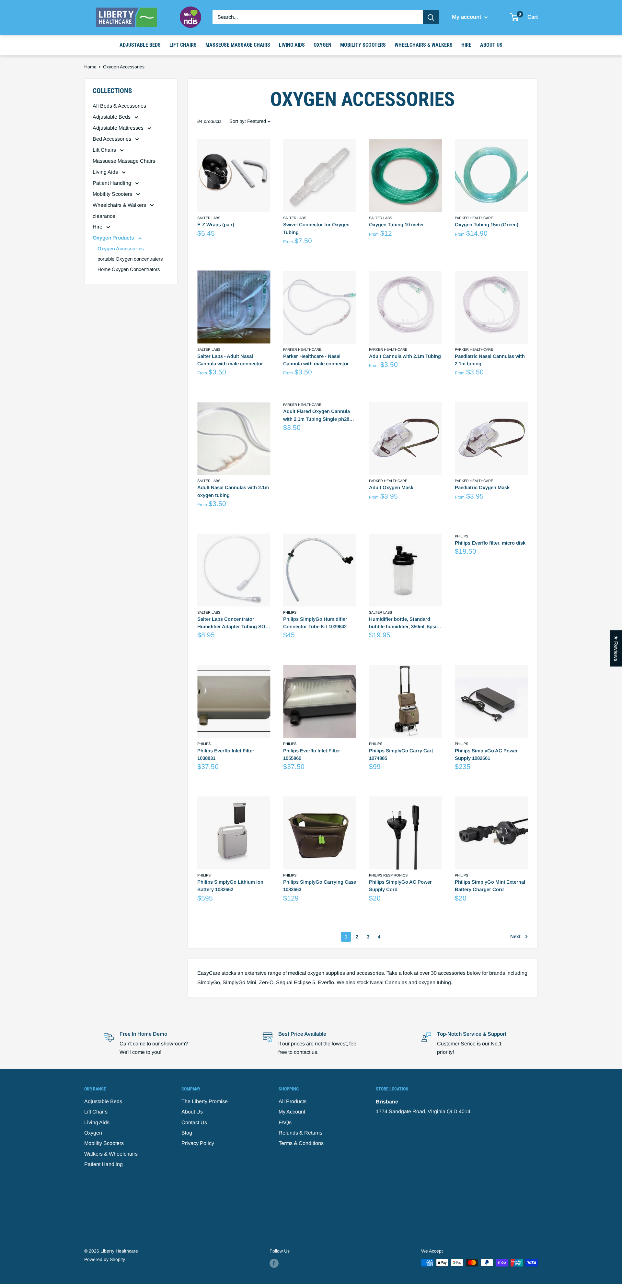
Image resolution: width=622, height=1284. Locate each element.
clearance (104, 216)
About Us (491, 45)
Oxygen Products (114, 238)
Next (515, 936)
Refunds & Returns (300, 1133)
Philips (289, 612)
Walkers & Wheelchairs (111, 1154)
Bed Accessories (112, 139)
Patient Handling (112, 183)
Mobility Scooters (363, 45)
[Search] (431, 17)
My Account (292, 1111)
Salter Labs (208, 218)
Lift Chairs (183, 45)
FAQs (285, 1122)
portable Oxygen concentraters (130, 259)
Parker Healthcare (474, 218)
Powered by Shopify (104, 1259)
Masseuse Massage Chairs (237, 45)
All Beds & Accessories (119, 106)
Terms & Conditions (301, 1143)
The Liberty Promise (204, 1101)
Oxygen (322, 45)
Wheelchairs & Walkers (424, 45)
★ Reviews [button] (616, 648)
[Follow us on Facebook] (274, 1263)
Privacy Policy (197, 1143)
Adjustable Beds (140, 45)
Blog (186, 1133)
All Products (292, 1101)
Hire (466, 45)
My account (467, 17)
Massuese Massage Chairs (124, 161)
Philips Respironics (388, 875)
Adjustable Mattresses (119, 128)
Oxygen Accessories (121, 248)
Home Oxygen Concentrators (129, 269)
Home (90, 66)
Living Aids (292, 45)
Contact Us (194, 1122)
